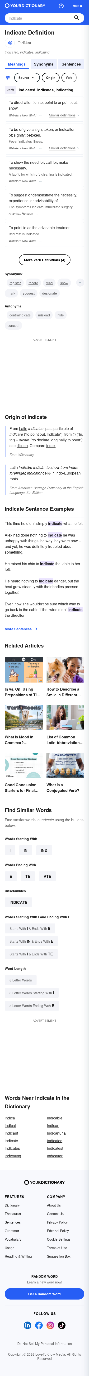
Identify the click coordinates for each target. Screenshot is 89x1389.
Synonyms (43, 64)
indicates (12, 1148)
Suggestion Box (58, 1256)
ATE (47, 876)
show (64, 282)
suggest (29, 293)
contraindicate (20, 315)
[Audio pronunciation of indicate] (10, 43)
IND (44, 850)
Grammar (12, 1230)
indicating (13, 1155)
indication (55, 1155)
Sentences (71, 64)
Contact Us (55, 1213)
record (33, 282)
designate (49, 293)
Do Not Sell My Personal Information (44, 1343)
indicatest (55, 1148)
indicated (54, 1140)
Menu (77, 6)
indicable (54, 1118)
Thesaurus (13, 1213)
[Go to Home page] (25, 6)
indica (10, 1118)
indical (10, 1125)
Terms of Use (57, 1247)
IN (26, 850)
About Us (54, 1205)
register (15, 282)
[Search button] (77, 18)
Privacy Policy (57, 1222)
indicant (11, 1133)
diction (22, 445)
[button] (61, 6)
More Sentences (18, 628)
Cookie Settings (58, 1239)
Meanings (17, 64)
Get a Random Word (44, 1293)
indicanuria (56, 1133)
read (49, 282)
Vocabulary (13, 1239)
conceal (13, 325)
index (51, 445)
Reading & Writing (18, 1256)
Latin (23, 428)
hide (60, 315)
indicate (18, 902)
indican (53, 1125)
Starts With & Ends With (30, 928)
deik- (46, 473)
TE (27, 876)
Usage (9, 1247)
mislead (44, 315)
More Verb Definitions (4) (44, 259)
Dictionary (12, 1205)
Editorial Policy (58, 1230)
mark (11, 293)
